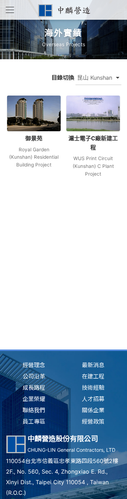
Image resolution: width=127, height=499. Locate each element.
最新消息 (93, 365)
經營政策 (93, 421)
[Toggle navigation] (9, 9)
